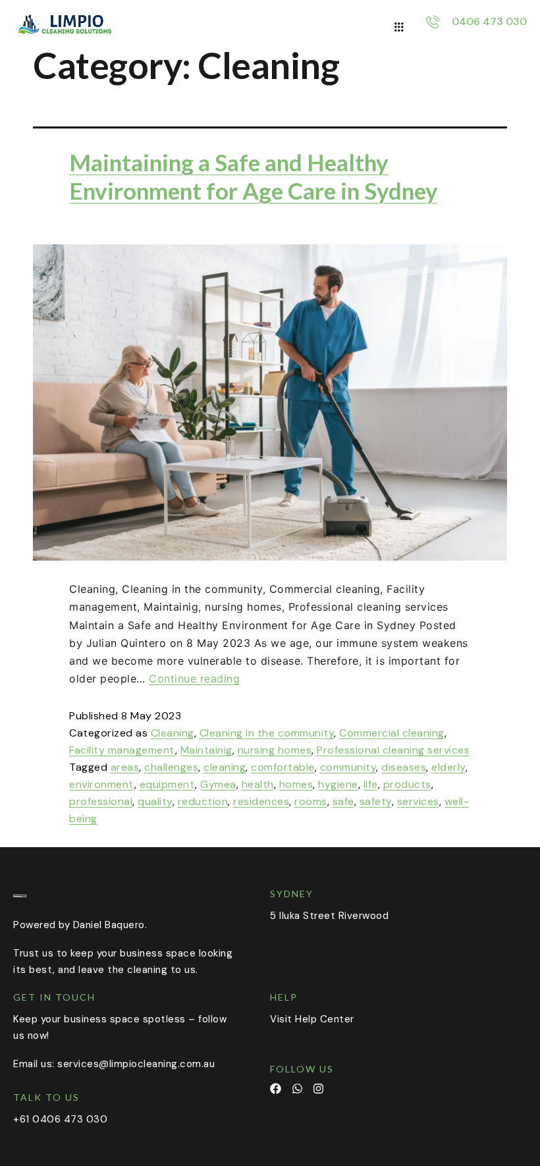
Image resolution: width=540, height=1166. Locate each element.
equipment (168, 784)
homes (296, 784)
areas (125, 767)
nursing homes (275, 750)
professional (100, 801)
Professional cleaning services (393, 750)
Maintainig (206, 750)
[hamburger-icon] (399, 27)
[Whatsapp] (297, 1088)
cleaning (224, 767)
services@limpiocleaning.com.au (136, 1063)
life (371, 784)
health (258, 784)
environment (101, 784)
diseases (403, 767)
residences (261, 801)
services (418, 801)
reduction (203, 801)
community (348, 767)
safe (343, 801)
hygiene (338, 784)
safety (376, 801)
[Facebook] (275, 1088)
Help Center (324, 1019)
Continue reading (194, 678)
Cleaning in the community (267, 733)
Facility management (122, 750)
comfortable (283, 767)
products (407, 784)
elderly (448, 767)
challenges (171, 767)
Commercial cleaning (392, 733)
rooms (310, 801)
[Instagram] (318, 1088)
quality (155, 801)
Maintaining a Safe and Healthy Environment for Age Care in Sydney (253, 176)
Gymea (218, 784)
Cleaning (172, 733)
